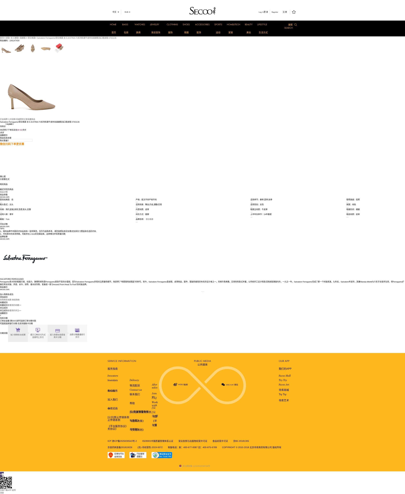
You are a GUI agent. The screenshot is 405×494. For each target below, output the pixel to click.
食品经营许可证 (220, 441)
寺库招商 (113, 408)
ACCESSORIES (202, 24)
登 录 (266, 12)
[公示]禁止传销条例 (118, 417)
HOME (113, 24)
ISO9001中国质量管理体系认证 (157, 441)
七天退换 (12, 119)
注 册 (285, 12)
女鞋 (7, 38)
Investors (113, 376)
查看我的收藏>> (14, 305)
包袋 (126, 32)
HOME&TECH (233, 24)
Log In (261, 12)
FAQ (154, 398)
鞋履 (186, 32)
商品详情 (4, 192)
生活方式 (263, 32)
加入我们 (113, 399)
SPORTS (218, 24)
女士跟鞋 (14, 38)
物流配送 (135, 385)
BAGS (125, 24)
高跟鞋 (23, 38)
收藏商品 (31, 119)
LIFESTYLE (262, 24)
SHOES (186, 24)
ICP (110, 441)
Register (275, 12)
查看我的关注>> (14, 311)
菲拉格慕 (31, 38)
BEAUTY (248, 24)
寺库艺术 (284, 400)
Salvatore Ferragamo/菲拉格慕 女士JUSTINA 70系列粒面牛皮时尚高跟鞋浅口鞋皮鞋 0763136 (76, 38)
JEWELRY (154, 24)
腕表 (138, 32)
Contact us (136, 390)
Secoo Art (284, 385)
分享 (26, 119)
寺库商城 (284, 390)
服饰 (170, 32)
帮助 (132, 403)
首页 (114, 32)
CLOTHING (172, 24)
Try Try (283, 380)
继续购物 (15, 300)
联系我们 (135, 394)
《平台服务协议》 (118, 426)
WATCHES (140, 24)
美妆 (248, 32)
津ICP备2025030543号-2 (124, 441)
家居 (230, 32)
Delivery (134, 380)
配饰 (199, 32)
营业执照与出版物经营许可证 (192, 441)
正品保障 (4, 119)
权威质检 (20, 119)
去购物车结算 (5, 300)
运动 (218, 32)
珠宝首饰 (155, 32)
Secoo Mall (285, 376)
